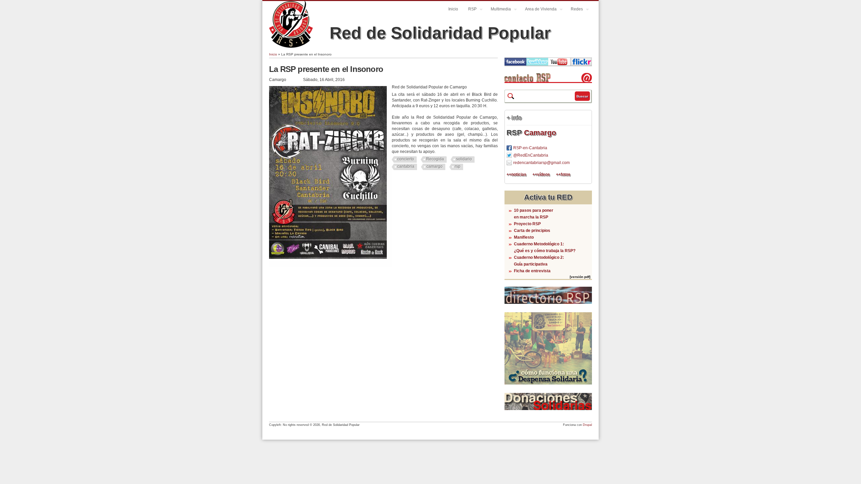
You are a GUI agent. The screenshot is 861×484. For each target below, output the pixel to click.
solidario (464, 159)
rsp (457, 166)
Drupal (587, 425)
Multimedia (498, 10)
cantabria (405, 166)
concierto (405, 159)
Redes (574, 10)
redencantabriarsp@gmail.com (541, 162)
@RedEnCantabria (530, 155)
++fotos (563, 174)
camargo (434, 166)
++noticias (516, 174)
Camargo (540, 132)
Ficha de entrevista (532, 271)
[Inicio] (291, 46)
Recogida (435, 159)
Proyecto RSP (527, 223)
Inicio (453, 9)
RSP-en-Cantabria (530, 148)
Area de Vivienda (538, 10)
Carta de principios (532, 230)
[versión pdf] (580, 277)
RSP (470, 10)
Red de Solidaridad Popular (440, 33)
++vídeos (541, 174)
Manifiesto (524, 237)
